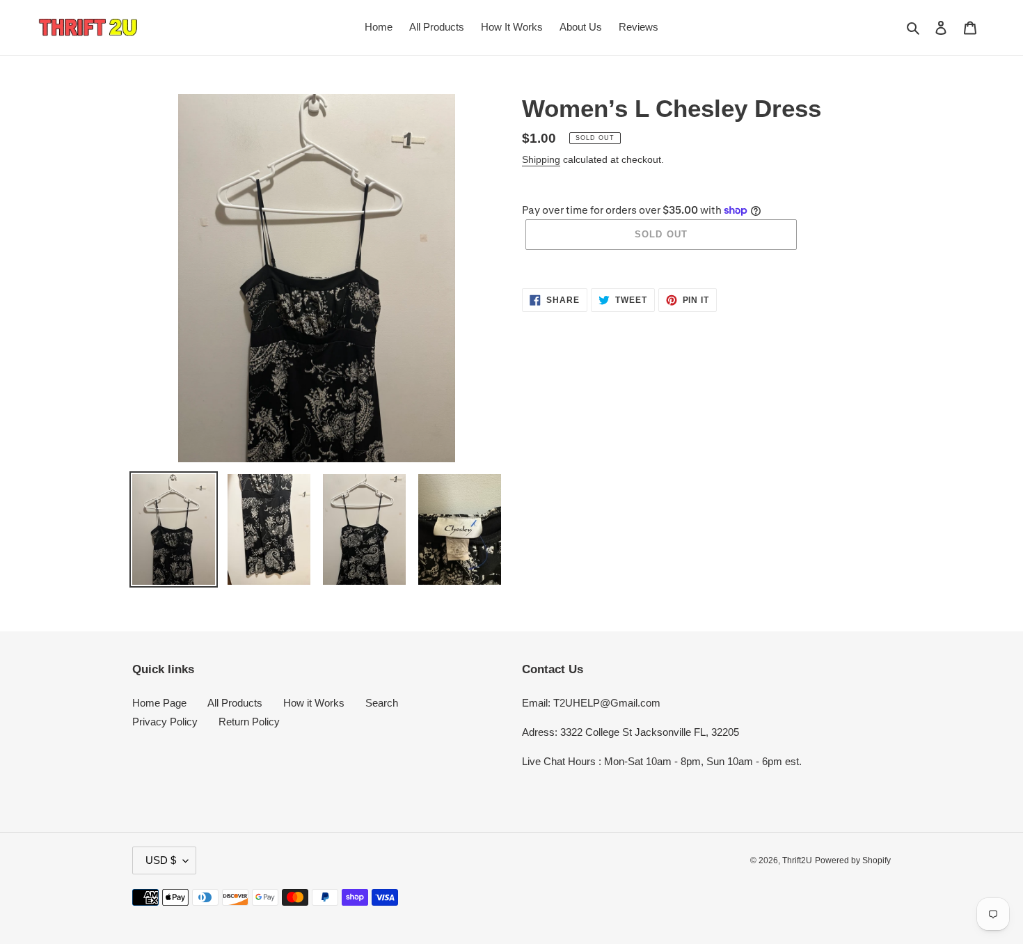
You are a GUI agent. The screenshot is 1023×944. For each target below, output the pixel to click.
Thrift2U (797, 860)
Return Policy (249, 721)
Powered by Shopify (853, 860)
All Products (234, 703)
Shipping (541, 159)
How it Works (313, 703)
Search (381, 703)
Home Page (159, 703)
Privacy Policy (165, 721)
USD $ (160, 860)
